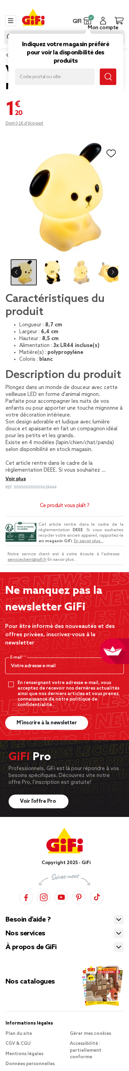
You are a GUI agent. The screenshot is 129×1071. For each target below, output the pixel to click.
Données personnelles (30, 1064)
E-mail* (17, 657)
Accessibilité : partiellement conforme (85, 1050)
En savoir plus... (88, 541)
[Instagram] (44, 896)
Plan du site (19, 1033)
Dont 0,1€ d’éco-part (25, 123)
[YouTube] (61, 896)
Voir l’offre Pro (38, 801)
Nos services (25, 934)
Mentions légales (24, 1054)
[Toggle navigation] (10, 20)
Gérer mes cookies (90, 1033)
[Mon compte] (103, 21)
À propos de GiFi (31, 947)
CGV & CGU (18, 1043)
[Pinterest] (79, 896)
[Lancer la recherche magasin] (108, 77)
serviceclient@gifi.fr (27, 559)
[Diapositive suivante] (112, 272)
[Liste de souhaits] (111, 153)
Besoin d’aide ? (28, 920)
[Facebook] (26, 896)
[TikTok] (97, 896)
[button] (87, 21)
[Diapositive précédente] (16, 272)
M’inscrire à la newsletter (47, 723)
